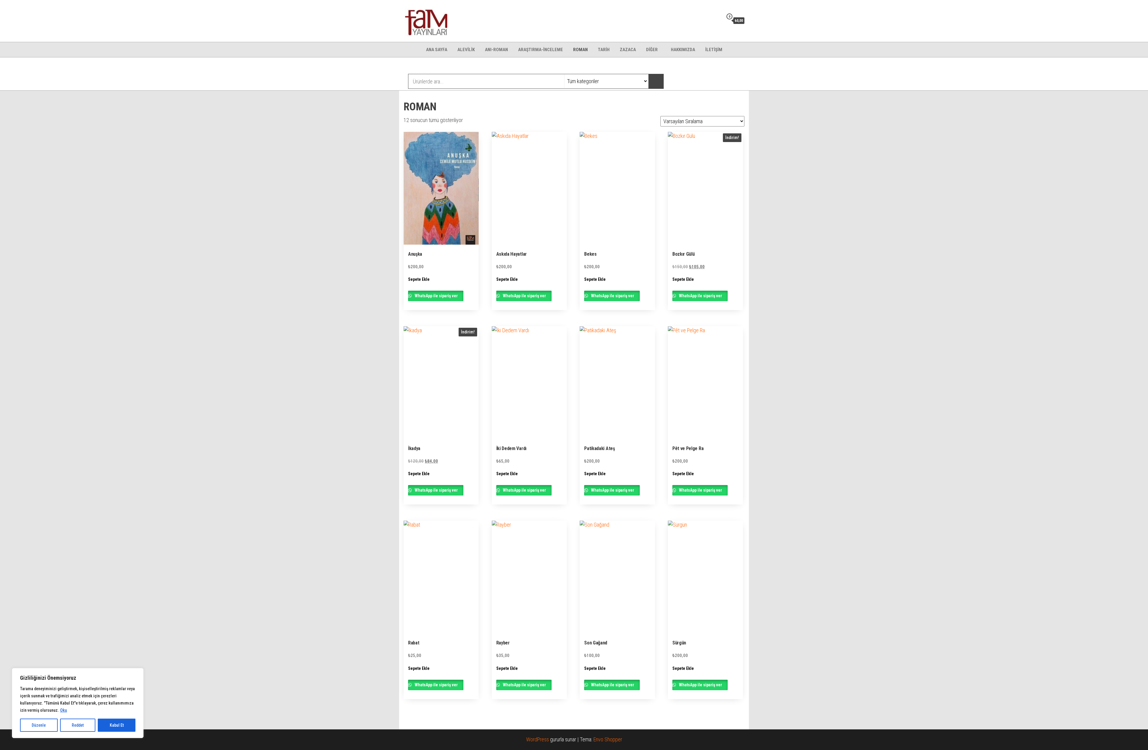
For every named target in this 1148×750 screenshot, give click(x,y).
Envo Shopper (607, 739)
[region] (78, 703)
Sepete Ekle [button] (419, 279)
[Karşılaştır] (708, 20)
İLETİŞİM (713, 49)
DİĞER (652, 49)
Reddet (78, 725)
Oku (63, 710)
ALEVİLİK (466, 49)
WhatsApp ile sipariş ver (436, 295)
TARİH (604, 49)
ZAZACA (628, 49)
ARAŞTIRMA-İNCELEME (540, 49)
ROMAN (580, 49)
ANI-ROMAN (496, 49)
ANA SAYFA (436, 49)
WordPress (537, 739)
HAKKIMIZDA (683, 49)
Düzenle (39, 725)
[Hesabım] (717, 20)
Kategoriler (428, 66)
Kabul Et (117, 725)
